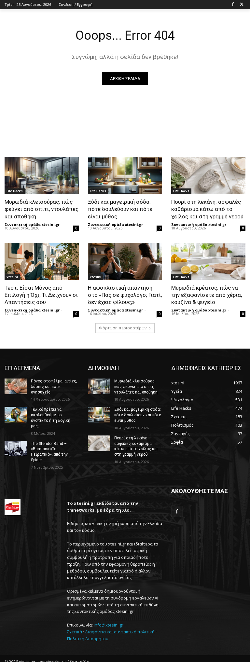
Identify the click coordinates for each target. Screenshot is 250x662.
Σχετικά (74, 632)
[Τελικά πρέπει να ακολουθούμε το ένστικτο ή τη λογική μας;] (16, 414)
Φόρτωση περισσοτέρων (122, 328)
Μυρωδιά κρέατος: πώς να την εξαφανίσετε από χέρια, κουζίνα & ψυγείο (206, 294)
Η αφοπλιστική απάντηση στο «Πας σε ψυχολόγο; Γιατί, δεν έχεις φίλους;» (125, 294)
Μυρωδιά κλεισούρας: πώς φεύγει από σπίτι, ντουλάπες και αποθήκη (41, 209)
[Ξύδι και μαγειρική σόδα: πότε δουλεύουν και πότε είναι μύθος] (125, 175)
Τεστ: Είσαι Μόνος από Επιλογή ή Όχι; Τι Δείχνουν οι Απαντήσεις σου (41, 294)
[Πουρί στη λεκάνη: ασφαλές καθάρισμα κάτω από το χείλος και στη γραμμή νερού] (208, 175)
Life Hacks (15, 191)
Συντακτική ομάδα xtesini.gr (32, 224)
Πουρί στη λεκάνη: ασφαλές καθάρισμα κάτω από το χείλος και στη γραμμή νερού (207, 209)
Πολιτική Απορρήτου (87, 638)
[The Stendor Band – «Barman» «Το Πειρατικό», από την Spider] (16, 449)
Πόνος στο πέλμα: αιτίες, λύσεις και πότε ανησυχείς (54, 386)
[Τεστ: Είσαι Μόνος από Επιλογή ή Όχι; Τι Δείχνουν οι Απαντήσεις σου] (42, 261)
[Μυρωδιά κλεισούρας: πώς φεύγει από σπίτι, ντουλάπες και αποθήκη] (42, 175)
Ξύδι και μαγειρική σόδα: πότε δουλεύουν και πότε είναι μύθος (120, 209)
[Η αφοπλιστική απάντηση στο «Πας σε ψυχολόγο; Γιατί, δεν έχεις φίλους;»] (125, 261)
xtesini (12, 277)
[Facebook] (232, 4)
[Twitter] (241, 4)
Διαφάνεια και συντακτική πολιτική (120, 632)
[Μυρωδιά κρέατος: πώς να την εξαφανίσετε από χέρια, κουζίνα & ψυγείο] (208, 261)
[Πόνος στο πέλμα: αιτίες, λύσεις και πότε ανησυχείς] (16, 386)
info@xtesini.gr (108, 625)
